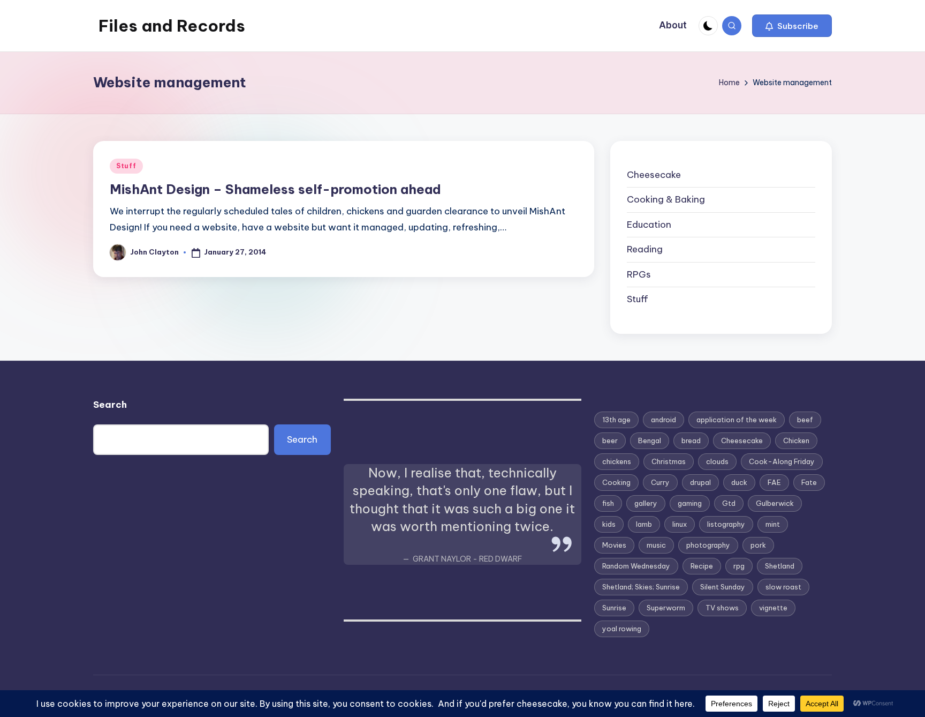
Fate (809, 482)
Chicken (796, 440)
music (656, 545)
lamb (644, 524)
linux (679, 524)
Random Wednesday (636, 566)
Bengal (649, 440)
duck (739, 482)
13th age (616, 419)
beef (805, 419)
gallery (645, 503)
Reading (645, 249)
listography (726, 524)
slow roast (783, 586)
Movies (614, 545)
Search (110, 404)
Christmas (668, 461)
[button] (792, 25)
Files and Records (171, 26)
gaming (690, 503)
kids (609, 524)
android (663, 419)
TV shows (722, 607)
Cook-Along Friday (782, 461)
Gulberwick (775, 503)
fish (608, 503)
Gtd (729, 503)
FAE (774, 482)
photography (708, 545)
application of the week (736, 419)
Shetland (779, 566)
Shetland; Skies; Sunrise (641, 586)
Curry (660, 482)
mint (772, 524)
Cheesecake (654, 175)
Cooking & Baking (666, 199)
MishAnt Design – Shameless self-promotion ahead (275, 189)
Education (649, 224)
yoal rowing (621, 628)
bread (691, 440)
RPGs (639, 274)
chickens (616, 461)
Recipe (702, 566)
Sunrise (614, 607)
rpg (739, 566)
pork (758, 545)
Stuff (126, 166)
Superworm (666, 607)
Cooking (616, 482)
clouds (717, 461)
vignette (773, 607)
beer (610, 440)
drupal (700, 482)
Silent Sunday (722, 586)
